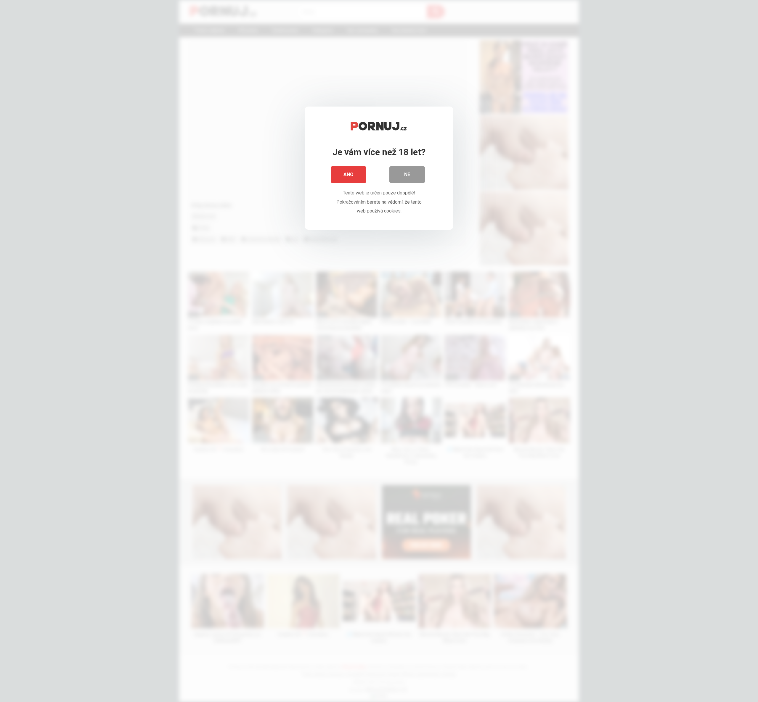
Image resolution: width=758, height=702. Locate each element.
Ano (348, 174)
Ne (407, 174)
